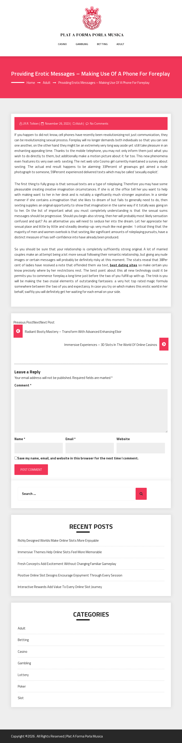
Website (123, 438)
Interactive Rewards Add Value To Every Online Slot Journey (60, 586)
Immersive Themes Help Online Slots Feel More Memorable (60, 552)
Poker (22, 686)
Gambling (82, 44)
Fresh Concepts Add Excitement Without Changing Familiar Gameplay (67, 563)
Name (19, 438)
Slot (21, 697)
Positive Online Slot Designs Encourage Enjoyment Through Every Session (70, 575)
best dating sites (123, 265)
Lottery (23, 674)
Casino (62, 44)
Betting (102, 44)
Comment (22, 385)
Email (70, 438)
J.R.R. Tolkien (31, 123)
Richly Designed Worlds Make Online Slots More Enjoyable (58, 540)
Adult (120, 44)
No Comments (99, 123)
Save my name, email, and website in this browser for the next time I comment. (77, 458)
